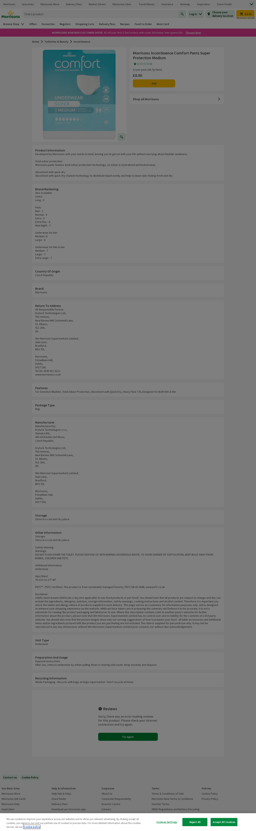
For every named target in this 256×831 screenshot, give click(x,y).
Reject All (195, 822)
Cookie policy (32, 827)
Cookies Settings (166, 822)
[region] (128, 822)
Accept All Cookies (224, 822)
